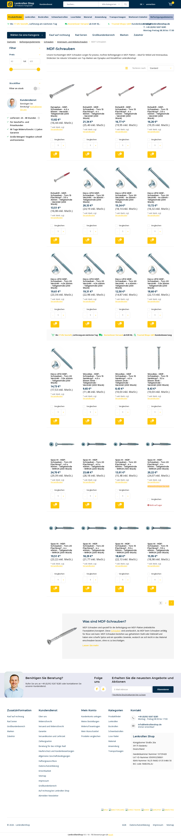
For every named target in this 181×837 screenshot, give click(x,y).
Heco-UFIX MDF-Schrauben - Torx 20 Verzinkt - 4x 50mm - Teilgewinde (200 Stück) (126, 197)
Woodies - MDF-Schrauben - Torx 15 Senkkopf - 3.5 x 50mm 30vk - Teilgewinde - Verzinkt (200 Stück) (158, 379)
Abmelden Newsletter (48, 795)
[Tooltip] (39, 118)
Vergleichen (59, 139)
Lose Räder (76, 17)
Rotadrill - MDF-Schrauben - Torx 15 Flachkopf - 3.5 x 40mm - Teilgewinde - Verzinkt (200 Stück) (158, 112)
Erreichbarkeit (45, 771)
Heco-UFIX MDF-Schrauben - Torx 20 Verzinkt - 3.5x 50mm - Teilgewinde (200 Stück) (158, 283)
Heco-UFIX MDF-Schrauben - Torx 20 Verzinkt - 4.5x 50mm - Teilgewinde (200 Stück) (61, 283)
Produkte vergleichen (90, 736)
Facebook (97, 689)
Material (88, 17)
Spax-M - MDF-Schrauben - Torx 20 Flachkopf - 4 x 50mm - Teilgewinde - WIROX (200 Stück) (158, 464)
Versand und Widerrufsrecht (51, 726)
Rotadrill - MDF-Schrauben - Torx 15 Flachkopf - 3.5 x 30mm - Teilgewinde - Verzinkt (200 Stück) (61, 198)
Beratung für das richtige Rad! (52, 746)
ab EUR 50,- (84, 23)
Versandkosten (57, 129)
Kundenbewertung (130, 23)
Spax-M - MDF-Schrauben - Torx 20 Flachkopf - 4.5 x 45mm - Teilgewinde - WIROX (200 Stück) (93, 464)
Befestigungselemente (161, 17)
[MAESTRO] (168, 809)
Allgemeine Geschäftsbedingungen (54, 756)
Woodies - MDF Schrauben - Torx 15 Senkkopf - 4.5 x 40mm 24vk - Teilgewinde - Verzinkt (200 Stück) (125, 379)
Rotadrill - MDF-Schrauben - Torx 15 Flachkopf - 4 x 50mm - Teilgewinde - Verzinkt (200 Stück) (93, 112)
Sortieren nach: (139, 68)
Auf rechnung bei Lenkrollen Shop (54, 790)
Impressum (44, 780)
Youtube (103, 689)
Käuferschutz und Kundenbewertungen (56, 751)
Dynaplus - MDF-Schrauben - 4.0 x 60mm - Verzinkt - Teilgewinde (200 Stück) (60, 111)
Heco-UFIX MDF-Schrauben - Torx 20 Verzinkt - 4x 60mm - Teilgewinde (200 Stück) (94, 197)
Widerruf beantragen (90, 726)
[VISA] (104, 809)
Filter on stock (16, 88)
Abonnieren (163, 689)
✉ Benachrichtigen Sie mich (158, 486)
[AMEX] (145, 809)
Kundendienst (46, 4)
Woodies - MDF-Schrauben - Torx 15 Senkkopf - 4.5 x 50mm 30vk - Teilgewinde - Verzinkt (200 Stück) (93, 379)
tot (23, 61)
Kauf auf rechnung (59, 34)
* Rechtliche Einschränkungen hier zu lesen (129, 695)
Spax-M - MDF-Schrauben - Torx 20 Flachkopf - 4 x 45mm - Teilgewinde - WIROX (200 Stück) (61, 548)
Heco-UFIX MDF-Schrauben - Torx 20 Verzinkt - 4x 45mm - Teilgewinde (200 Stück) (158, 197)
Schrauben (116, 630)
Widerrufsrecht (45, 721)
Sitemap (42, 775)
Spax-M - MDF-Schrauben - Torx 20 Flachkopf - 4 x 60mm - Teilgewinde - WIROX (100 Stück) (126, 464)
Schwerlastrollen (59, 17)
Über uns (43, 716)
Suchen (125, 4)
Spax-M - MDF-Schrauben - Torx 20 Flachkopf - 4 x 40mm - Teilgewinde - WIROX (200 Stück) (93, 548)
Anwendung (100, 17)
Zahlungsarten (45, 741)
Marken (124, 34)
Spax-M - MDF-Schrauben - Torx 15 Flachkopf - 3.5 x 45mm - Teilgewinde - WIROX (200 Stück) (158, 548)
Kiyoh (110, 834)
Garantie (42, 731)
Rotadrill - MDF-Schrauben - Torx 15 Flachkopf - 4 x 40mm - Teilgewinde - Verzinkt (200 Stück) (126, 112)
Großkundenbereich (103, 34)
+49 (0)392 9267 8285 (148, 716)
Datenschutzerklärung (49, 766)
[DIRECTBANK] (133, 809)
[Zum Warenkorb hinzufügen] (55, 154)
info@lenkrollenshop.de (149, 724)
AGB (124, 825)
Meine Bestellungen (90, 721)
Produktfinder (15, 17)
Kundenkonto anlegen (91, 716)
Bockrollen (43, 17)
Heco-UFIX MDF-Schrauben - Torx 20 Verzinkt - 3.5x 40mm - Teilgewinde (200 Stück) (62, 378)
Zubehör (138, 34)
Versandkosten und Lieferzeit (52, 736)
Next (171, 603)
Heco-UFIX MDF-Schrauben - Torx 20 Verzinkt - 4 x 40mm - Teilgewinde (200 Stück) (126, 283)
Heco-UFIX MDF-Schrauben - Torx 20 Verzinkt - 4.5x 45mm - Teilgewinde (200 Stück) (94, 283)
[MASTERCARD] (116, 809)
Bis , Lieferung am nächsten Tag (33, 23)
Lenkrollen (30, 17)
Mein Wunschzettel (90, 731)
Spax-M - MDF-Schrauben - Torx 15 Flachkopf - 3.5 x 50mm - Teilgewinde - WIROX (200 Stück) (126, 548)
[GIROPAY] (155, 809)
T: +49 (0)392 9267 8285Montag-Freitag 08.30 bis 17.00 (158, 27)
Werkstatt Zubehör (138, 17)
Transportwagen (117, 17)
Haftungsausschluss (48, 761)
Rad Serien (81, 34)
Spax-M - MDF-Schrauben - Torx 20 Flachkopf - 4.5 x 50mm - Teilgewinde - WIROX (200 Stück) (61, 464)
